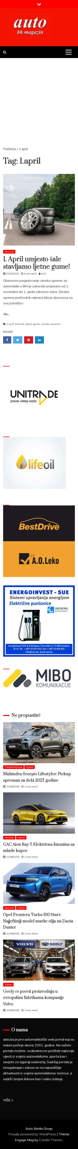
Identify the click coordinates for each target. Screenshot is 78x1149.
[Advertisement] (39, 99)
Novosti (9, 251)
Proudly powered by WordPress (32, 1134)
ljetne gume (32, 324)
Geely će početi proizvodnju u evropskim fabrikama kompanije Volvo (33, 998)
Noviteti (9, 837)
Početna (9, 149)
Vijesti (29, 767)
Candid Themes (51, 1140)
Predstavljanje (13, 767)
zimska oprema (50, 324)
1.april (10, 324)
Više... (6, 314)
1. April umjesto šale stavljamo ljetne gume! (36, 263)
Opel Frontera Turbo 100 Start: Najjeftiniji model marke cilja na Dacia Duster (38, 921)
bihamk (19, 324)
